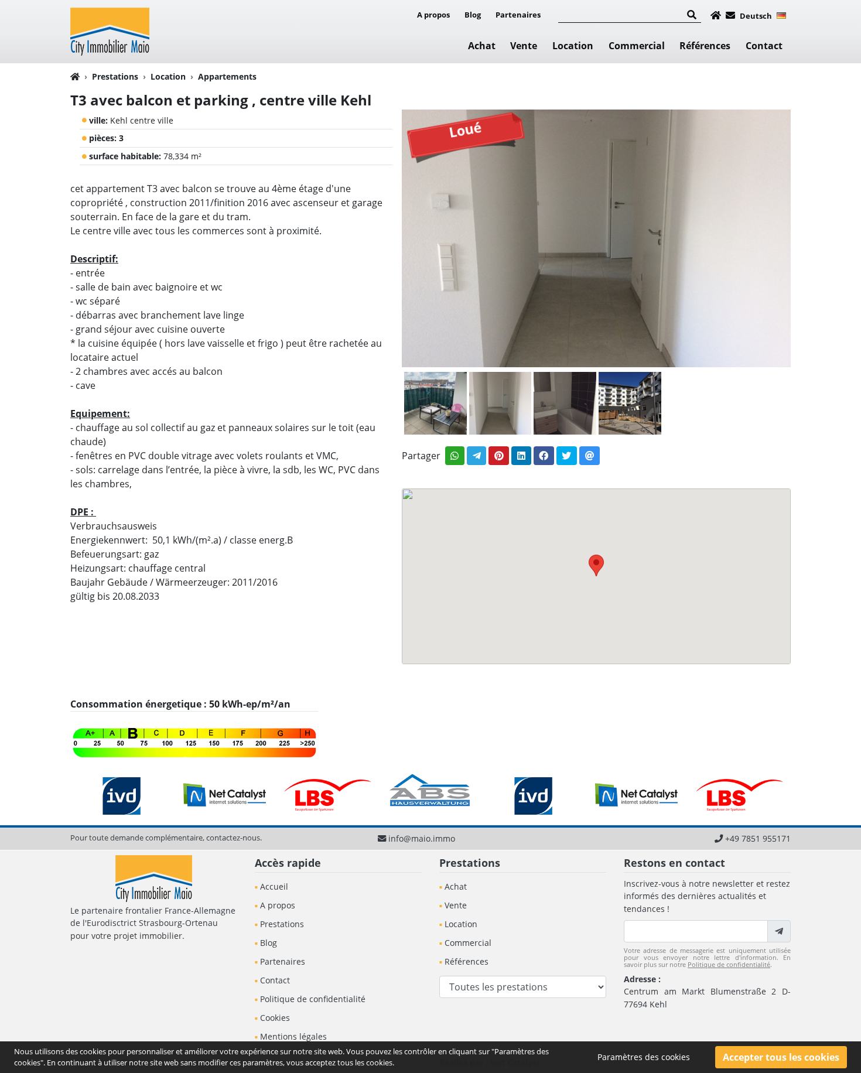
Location (572, 45)
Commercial (637, 45)
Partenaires (518, 14)
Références (704, 45)
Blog (472, 14)
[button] (596, 565)
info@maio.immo (421, 838)
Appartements (227, 76)
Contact (764, 45)
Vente (523, 45)
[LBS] (328, 795)
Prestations (115, 76)
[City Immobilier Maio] (109, 30)
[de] (781, 14)
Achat (482, 45)
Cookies (275, 1017)
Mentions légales (293, 1036)
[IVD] (121, 795)
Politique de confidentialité (312, 998)
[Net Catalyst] (224, 795)
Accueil (274, 886)
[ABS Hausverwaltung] (430, 795)
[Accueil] (715, 15)
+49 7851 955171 (758, 838)
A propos (433, 14)
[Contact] (730, 15)
